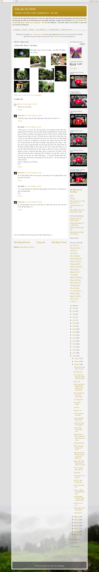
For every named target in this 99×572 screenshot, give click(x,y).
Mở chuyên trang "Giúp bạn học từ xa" (77, 202)
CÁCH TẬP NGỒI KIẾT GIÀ (78, 429)
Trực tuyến (73, 68)
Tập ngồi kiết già (79, 443)
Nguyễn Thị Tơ (75, 272)
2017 (74, 335)
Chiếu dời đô (78, 513)
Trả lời (20, 109)
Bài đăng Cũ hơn (59, 242)
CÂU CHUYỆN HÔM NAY (79, 419)
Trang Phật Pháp (53, 29)
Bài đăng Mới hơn (22, 242)
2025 (74, 311)
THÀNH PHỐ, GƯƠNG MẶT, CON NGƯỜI (79, 498)
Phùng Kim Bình (75, 264)
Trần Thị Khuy (74, 269)
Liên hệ (24, 29)
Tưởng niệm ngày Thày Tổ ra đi (79, 368)
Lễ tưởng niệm (78, 399)
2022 (74, 320)
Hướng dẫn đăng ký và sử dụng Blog (77, 224)
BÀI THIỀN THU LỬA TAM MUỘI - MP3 (77, 211)
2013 (74, 347)
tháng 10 (77, 364)
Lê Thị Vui (73, 301)
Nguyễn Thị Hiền (75, 296)
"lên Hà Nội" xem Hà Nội (79, 476)
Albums (31, 29)
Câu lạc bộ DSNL (25, 9)
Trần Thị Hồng (74, 288)
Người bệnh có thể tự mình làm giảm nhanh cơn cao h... (79, 437)
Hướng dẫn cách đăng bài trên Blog (77, 233)
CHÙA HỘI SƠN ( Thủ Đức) (79, 509)
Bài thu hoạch (78, 372)
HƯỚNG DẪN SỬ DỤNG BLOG (76, 219)
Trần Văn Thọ (74, 299)
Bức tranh (77, 381)
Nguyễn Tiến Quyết (76, 267)
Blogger (61, 566)
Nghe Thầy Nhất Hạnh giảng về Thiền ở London (79, 463)
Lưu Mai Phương (75, 291)
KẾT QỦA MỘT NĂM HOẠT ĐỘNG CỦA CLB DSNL (79, 387)
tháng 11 (77, 361)
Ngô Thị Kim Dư (75, 283)
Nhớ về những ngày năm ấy (78, 468)
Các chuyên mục (41, 29)
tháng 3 (76, 534)
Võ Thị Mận (74, 275)
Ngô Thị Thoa (74, 245)
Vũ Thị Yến (73, 253)
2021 (74, 323)
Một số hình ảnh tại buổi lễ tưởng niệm (79, 394)
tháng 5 (76, 528)
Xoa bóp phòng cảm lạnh (78, 414)
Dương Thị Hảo (75, 293)
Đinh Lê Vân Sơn (75, 261)
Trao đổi (76, 407)
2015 (74, 341)
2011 (74, 353)
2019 (74, 329)
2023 (74, 317)
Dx (19, 104)
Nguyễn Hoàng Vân (76, 258)
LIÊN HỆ (57, 36)
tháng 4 (76, 531)
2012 (74, 350)
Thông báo (77, 472)
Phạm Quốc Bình (75, 280)
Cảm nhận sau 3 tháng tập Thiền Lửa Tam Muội (79, 376)
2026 (74, 308)
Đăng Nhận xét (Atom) (27, 247)
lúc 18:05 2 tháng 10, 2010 (33, 115)
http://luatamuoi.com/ (37, 34)
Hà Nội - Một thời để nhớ (78, 481)
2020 (74, 326)
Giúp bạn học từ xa (66, 29)
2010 (74, 356)
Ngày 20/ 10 (77, 410)
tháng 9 (76, 517)
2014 (74, 344)
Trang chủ (17, 29)
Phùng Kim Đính (75, 248)
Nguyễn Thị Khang (76, 277)
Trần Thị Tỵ (73, 250)
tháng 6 (76, 525)
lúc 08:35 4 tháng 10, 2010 (32, 127)
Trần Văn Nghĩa (75, 256)
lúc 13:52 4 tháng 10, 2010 (33, 202)
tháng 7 (76, 522)
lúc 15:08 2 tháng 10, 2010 (28, 104)
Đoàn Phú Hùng (75, 285)
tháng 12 (77, 358)
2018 (74, 332)
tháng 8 (76, 519)
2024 (74, 314)
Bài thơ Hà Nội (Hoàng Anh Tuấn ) (78, 447)
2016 (74, 338)
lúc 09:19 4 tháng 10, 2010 (33, 172)
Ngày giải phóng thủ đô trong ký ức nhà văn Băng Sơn (79, 455)
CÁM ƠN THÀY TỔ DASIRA (79, 424)
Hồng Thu (21, 115)
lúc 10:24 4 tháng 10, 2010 (32, 186)
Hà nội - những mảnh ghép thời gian (79, 492)
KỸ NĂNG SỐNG (77, 403)
